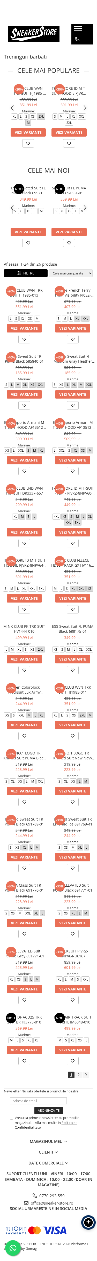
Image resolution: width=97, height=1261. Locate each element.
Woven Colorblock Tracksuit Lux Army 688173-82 (24, 690)
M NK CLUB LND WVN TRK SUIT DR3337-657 (24, 491)
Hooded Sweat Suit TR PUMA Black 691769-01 (24, 822)
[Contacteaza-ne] (77, 39)
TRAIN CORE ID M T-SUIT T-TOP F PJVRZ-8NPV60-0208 (72, 491)
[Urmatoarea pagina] (86, 1075)
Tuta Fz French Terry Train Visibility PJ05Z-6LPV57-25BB (73, 293)
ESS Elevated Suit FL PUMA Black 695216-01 (28, 190)
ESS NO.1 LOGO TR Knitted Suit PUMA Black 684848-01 (24, 755)
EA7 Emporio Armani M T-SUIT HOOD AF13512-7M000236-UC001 (73, 425)
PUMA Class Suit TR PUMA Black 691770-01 (24, 888)
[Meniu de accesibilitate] (88, 1222)
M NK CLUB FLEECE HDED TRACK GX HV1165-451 (72, 563)
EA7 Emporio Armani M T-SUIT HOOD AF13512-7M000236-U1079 (24, 425)
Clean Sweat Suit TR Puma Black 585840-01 (24, 359)
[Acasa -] (33, 34)
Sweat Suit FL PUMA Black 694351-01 (69, 190)
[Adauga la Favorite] (28, 143)
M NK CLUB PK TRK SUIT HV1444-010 (24, 629)
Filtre (27, 273)
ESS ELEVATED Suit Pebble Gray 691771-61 (24, 953)
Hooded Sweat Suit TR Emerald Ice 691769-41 (72, 822)
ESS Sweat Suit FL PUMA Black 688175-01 (72, 629)
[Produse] (78, 30)
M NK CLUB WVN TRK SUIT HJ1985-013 (24, 293)
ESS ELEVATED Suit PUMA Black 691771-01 (72, 888)
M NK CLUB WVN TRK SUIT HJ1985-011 (28, 91)
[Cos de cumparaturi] (77, 49)
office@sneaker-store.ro (51, 1203)
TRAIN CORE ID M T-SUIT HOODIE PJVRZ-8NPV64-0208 (69, 91)
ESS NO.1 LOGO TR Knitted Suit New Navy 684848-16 (72, 755)
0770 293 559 (51, 1195)
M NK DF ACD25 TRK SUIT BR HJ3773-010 (24, 1020)
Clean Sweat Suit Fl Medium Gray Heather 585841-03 (73, 359)
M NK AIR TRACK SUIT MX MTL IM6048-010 (73, 1020)
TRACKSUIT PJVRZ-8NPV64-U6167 (72, 953)
